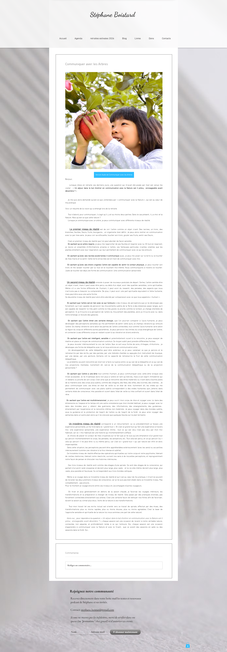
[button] (187, 645)
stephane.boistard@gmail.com (97, 610)
